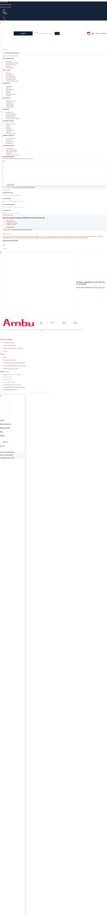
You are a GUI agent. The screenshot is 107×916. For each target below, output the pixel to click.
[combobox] (46, 33)
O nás (4, 9)
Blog (4, 10)
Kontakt (4, 12)
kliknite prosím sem (99, 287)
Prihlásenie (5, 13)
